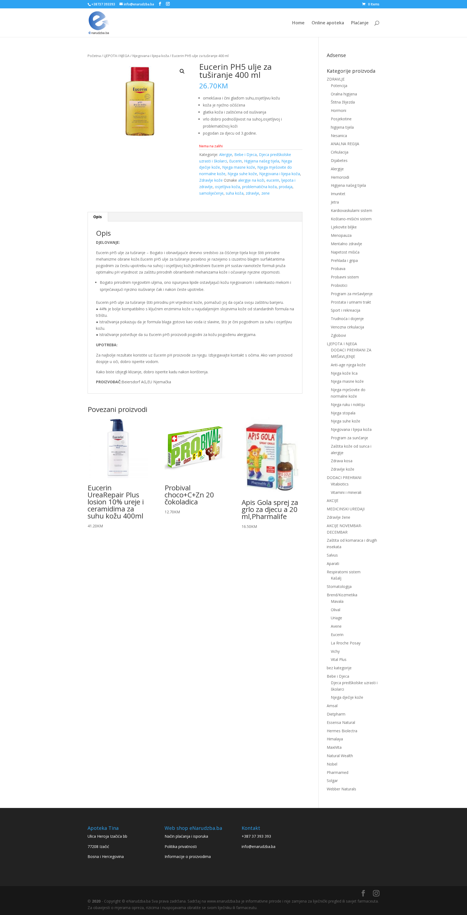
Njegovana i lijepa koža (150, 55)
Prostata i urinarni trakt (351, 302)
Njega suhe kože (242, 173)
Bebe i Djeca (245, 154)
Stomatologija (339, 586)
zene (265, 193)
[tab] (97, 216)
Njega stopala (343, 412)
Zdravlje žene (338, 517)
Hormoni (338, 110)
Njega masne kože (238, 167)
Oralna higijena (344, 94)
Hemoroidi (340, 177)
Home (298, 23)
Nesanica (339, 135)
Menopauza (341, 235)
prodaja (285, 186)
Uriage (336, 617)
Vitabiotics (340, 484)
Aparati (333, 563)
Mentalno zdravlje (346, 243)
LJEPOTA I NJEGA (116, 55)
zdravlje (252, 193)
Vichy (335, 651)
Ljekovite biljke (344, 226)
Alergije (225, 154)
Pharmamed (337, 772)
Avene (336, 626)
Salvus (332, 555)
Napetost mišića (345, 252)
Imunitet (338, 193)
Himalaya (335, 738)
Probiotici (339, 285)
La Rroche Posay (346, 643)
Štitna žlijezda (343, 102)
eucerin (272, 180)
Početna (94, 55)
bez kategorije (339, 667)
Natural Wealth (340, 755)
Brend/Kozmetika (342, 594)
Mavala (337, 601)
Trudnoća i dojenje (347, 318)
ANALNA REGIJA (345, 143)
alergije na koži (251, 180)
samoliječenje (211, 193)
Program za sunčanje (349, 437)
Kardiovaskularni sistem (351, 210)
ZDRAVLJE (336, 79)
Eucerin (235, 161)
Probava (338, 268)
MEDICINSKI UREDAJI (346, 508)
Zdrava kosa (341, 460)
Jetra (335, 202)
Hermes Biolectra (342, 730)
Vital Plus (338, 659)
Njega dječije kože (347, 697)
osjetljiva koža (227, 186)
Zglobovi (338, 335)
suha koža (234, 193)
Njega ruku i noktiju (348, 404)
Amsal (332, 705)
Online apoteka (328, 23)
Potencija (339, 85)
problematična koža (259, 186)
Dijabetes (339, 160)
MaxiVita (334, 747)
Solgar (332, 780)
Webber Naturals (341, 788)
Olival (335, 609)
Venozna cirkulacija (347, 327)
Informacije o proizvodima (188, 856)
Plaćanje (360, 23)
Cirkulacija (339, 152)
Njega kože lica (344, 373)
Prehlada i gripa (344, 260)
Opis (97, 216)
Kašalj (336, 578)
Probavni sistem (345, 277)
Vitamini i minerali (346, 492)
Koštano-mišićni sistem (351, 218)
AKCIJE (332, 500)
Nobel (332, 764)
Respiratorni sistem (344, 571)
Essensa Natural (341, 722)
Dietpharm (336, 714)
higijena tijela (342, 127)
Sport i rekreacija (345, 310)
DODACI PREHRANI (344, 477)
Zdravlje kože (211, 180)
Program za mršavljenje (352, 293)
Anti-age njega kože (348, 364)
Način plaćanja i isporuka (186, 836)
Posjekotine (341, 118)
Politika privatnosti (181, 846)
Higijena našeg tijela (261, 161)
